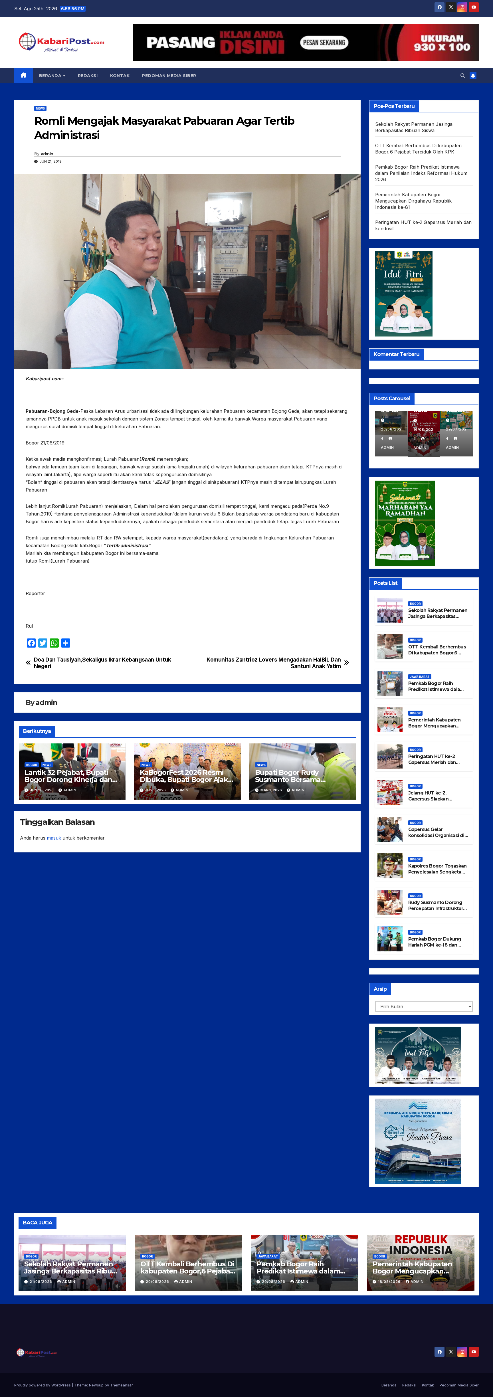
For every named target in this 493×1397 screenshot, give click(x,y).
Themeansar (121, 1385)
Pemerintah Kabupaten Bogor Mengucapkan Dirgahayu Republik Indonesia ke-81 (413, 201)
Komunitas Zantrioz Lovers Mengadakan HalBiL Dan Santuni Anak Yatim (274, 663)
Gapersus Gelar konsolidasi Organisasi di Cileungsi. (436, 835)
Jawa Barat (420, 676)
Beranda (51, 75)
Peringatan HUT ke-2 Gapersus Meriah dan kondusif (432, 762)
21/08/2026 (41, 1281)
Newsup (96, 1385)
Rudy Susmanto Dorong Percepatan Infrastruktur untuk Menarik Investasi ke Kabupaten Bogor (435, 911)
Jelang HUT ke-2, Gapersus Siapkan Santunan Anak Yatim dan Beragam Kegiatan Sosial (437, 801)
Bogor (31, 765)
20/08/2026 (158, 1281)
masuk (54, 838)
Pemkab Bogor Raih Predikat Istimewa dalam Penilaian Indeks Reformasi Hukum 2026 (421, 173)
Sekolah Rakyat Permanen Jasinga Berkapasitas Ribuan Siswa (438, 616)
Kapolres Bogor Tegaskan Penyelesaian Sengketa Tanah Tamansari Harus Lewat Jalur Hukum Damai (438, 874)
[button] (462, 75)
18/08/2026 (390, 1281)
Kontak (120, 75)
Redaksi (88, 75)
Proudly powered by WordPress (43, 1385)
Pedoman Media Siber (169, 75)
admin (47, 153)
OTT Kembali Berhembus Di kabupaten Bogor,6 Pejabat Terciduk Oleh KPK (437, 655)
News (40, 108)
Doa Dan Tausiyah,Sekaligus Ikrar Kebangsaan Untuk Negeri (102, 663)
